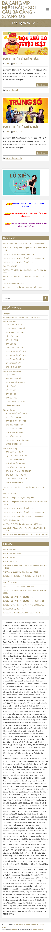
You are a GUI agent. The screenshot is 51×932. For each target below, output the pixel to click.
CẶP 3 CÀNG (11, 375)
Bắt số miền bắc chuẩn (14, 158)
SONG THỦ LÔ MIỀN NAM (16, 413)
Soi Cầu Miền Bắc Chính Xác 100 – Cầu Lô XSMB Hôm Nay (25, 535)
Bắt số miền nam (9, 410)
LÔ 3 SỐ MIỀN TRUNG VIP (16, 467)
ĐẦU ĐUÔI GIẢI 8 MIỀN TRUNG (18, 471)
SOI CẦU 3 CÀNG (10, 266)
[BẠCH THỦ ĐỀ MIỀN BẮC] (25, 110)
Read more (41, 85)
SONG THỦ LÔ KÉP (13, 363)
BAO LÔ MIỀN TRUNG (15, 452)
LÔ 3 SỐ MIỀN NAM (13, 436)
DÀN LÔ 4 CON (12, 340)
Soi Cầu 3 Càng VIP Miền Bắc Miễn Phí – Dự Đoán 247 (24, 258)
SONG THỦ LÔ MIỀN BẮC (16, 328)
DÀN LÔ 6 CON (12, 336)
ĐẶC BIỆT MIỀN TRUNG (15, 459)
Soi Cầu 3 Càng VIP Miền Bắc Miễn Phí (18, 262)
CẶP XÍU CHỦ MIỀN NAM (16, 421)
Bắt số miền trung (10, 449)
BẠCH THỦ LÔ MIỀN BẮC (21, 59)
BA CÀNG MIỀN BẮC (14, 379)
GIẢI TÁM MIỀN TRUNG (15, 463)
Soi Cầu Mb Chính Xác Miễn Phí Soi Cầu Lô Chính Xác (23, 244)
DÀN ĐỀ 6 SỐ (11, 390)
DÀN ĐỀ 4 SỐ (11, 386)
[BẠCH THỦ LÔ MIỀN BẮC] (25, 43)
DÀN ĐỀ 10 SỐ (11, 398)
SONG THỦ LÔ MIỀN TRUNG (17, 479)
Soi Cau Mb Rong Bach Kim (13, 283)
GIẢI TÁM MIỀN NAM (14, 432)
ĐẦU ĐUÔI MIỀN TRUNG (16, 475)
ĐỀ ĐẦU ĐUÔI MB (13, 405)
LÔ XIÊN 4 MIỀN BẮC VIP (16, 359)
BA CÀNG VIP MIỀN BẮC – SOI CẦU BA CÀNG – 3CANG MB (19, 9)
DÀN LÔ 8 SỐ (11, 344)
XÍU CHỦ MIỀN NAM (14, 444)
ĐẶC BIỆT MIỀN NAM (14, 425)
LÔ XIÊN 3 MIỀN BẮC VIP (16, 355)
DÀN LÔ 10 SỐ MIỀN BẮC (16, 348)
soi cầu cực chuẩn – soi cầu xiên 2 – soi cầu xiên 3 (22, 317)
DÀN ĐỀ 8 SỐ (11, 394)
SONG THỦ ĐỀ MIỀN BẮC (16, 402)
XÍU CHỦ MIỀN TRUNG (15, 482)
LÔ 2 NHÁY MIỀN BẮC (14, 325)
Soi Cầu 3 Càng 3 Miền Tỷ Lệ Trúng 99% (18, 254)
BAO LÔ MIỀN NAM (13, 417)
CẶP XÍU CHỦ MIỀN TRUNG (17, 456)
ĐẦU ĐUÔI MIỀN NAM (14, 429)
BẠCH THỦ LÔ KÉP (13, 367)
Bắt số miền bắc (11, 90)
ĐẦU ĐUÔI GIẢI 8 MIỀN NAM (17, 440)
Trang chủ (7, 313)
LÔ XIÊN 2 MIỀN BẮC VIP (16, 352)
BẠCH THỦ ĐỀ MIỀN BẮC (21, 127)
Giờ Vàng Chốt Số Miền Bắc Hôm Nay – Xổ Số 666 (22, 287)
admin (7, 64)
